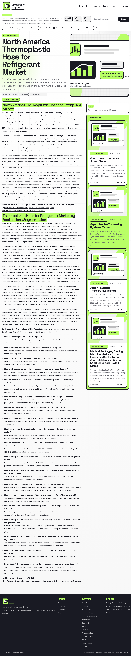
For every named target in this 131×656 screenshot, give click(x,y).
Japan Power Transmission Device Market (106, 159)
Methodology (87, 613)
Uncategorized (101, 28)
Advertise (85, 630)
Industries (96, 6)
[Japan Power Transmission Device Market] (107, 135)
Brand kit (106, 6)
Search (124, 19)
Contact (124, 6)
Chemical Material (86, 28)
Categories (62, 609)
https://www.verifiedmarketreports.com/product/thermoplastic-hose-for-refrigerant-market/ (41, 581)
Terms (84, 640)
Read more (119, 182)
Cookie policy (87, 636)
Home (81, 6)
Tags (59, 613)
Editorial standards (89, 616)
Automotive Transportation (66, 28)
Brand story (86, 609)
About (115, 6)
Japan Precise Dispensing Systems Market (106, 225)
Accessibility (87, 643)
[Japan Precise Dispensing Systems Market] (107, 201)
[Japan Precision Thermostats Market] (107, 265)
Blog (87, 6)
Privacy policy (87, 633)
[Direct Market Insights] (18, 6)
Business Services (46, 28)
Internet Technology (10, 28)
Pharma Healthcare (29, 28)
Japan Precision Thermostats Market (103, 289)
